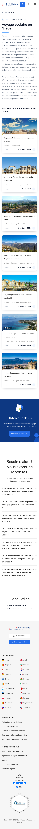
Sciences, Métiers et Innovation (14, 735)
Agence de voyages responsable (14, 756)
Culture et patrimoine (10, 726)
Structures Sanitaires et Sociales (14, 739)
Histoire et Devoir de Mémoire (13, 731)
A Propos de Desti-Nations (12, 751)
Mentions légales (8, 769)
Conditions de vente (10, 764)
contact (5, 760)
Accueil (4, 12)
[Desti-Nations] (10, 4)
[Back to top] (33, 825)
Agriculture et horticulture (12, 722)
